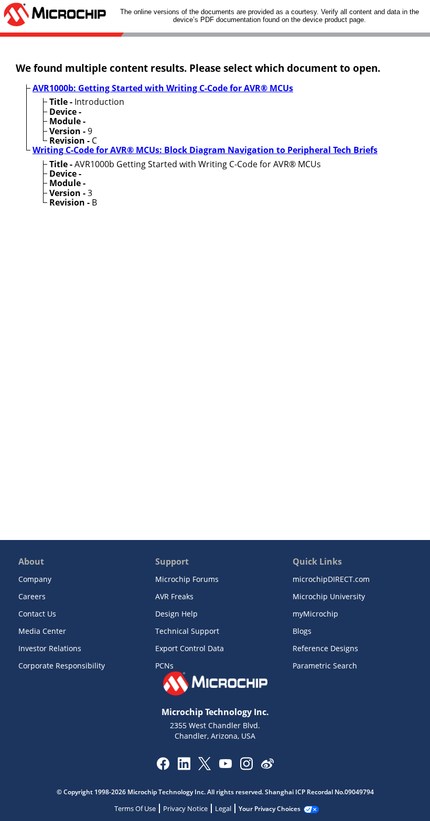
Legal (223, 808)
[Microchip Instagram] (246, 767)
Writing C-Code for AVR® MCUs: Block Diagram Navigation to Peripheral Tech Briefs (205, 150)
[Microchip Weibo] (267, 766)
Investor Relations (49, 648)
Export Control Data (189, 648)
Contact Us (37, 614)
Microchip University (329, 596)
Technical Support (187, 631)
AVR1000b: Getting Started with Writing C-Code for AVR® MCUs (163, 88)
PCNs (164, 666)
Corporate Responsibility (61, 666)
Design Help (176, 614)
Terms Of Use (135, 808)
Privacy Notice (185, 808)
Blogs (302, 631)
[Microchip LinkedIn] (183, 767)
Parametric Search (325, 666)
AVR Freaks (174, 596)
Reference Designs (325, 648)
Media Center (42, 631)
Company (34, 579)
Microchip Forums (187, 579)
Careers (32, 596)
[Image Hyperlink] (225, 765)
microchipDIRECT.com (331, 579)
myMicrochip (315, 614)
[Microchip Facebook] (162, 767)
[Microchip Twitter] (204, 767)
